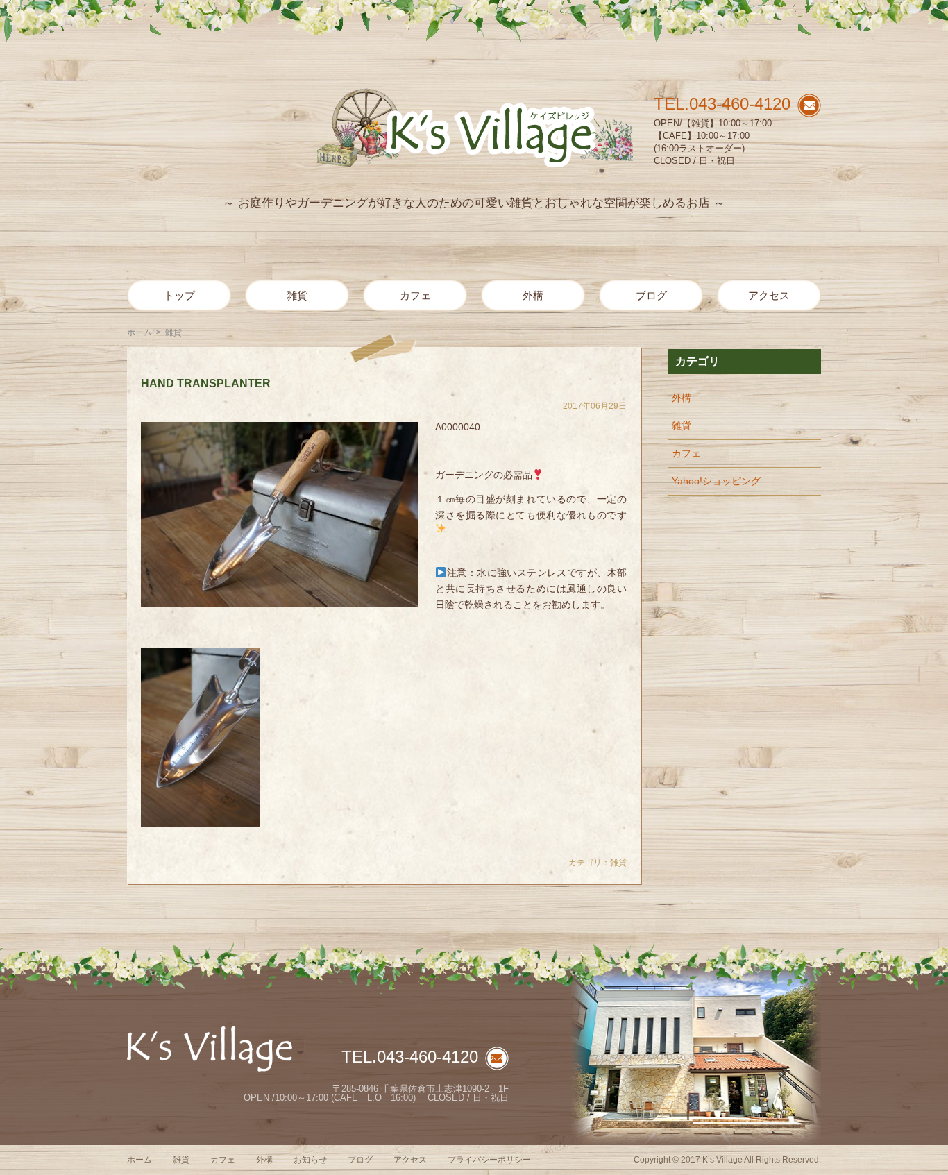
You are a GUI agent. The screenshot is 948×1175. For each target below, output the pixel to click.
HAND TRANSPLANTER (206, 383)
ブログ (651, 295)
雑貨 (297, 295)
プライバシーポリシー (489, 1160)
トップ (179, 295)
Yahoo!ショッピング (716, 481)
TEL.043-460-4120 (722, 103)
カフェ (415, 295)
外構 (533, 295)
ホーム (139, 332)
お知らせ (310, 1160)
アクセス (769, 295)
